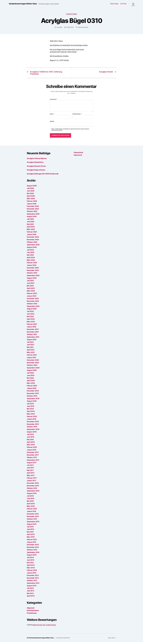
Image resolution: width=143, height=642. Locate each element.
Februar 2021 (32, 355)
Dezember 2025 (33, 206)
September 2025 (33, 214)
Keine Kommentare (83, 27)
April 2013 (30, 596)
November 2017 (33, 455)
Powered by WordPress (63, 638)
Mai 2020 (30, 378)
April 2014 (31, 565)
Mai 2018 (30, 439)
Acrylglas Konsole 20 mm (36, 166)
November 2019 (33, 393)
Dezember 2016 (33, 483)
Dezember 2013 (33, 575)
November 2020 (33, 363)
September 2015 (33, 522)
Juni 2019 (30, 406)
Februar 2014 (32, 570)
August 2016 (31, 493)
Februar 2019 (32, 416)
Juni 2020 (30, 375)
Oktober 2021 (32, 334)
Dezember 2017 (33, 452)
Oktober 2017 (32, 457)
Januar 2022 (31, 327)
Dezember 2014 (33, 545)
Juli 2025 (30, 219)
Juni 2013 (30, 591)
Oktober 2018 (32, 427)
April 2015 (30, 534)
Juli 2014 (30, 557)
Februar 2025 (32, 232)
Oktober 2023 (32, 273)
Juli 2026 (30, 188)
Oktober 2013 (32, 580)
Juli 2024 (30, 250)
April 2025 (31, 227)
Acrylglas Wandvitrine (35, 162)
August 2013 (31, 586)
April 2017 (30, 473)
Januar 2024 (31, 265)
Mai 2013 (30, 593)
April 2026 (31, 196)
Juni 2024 (30, 252)
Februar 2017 (32, 478)
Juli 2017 (30, 465)
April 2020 (31, 380)
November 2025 (33, 209)
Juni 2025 (30, 222)
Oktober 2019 (32, 396)
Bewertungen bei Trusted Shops (44, 625)
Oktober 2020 (32, 365)
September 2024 (33, 245)
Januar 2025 (31, 234)
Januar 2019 (31, 419)
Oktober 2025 (32, 211)
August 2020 (32, 370)
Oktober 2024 (32, 242)
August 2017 (31, 463)
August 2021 (31, 339)
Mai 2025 (30, 224)
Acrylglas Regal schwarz (36, 170)
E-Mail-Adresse (76, 114)
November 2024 (33, 240)
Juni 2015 (30, 529)
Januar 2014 (31, 573)
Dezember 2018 (33, 422)
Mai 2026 (30, 193)
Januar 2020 (31, 388)
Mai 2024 (30, 255)
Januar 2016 (31, 511)
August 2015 (31, 524)
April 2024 (31, 257)
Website (52, 121)
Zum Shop (123, 3)
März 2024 (31, 260)
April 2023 (31, 288)
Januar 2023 (31, 296)
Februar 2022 (32, 324)
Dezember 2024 (33, 237)
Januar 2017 (31, 481)
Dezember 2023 (33, 268)
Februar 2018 (32, 447)
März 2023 (31, 291)
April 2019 (31, 411)
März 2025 (31, 229)
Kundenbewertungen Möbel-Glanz (23, 4)
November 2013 (33, 578)
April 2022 (31, 319)
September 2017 (33, 460)
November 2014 (33, 547)
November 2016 (33, 486)
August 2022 (32, 309)
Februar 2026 (32, 201)
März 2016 (31, 506)
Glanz (60, 27)
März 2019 (31, 414)
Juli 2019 (30, 404)
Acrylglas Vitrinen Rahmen (37, 158)
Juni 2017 (30, 468)
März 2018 (31, 445)
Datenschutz (78, 152)
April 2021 (30, 350)
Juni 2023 (30, 283)
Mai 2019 (30, 409)
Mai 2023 (30, 286)
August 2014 (31, 555)
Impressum (78, 155)
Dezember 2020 (33, 360)
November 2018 (33, 424)
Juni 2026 (30, 191)
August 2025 (32, 216)
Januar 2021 (31, 357)
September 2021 (33, 337)
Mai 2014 (30, 563)
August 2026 (32, 186)
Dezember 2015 (33, 514)
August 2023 (32, 278)
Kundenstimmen (71, 14)
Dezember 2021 (33, 329)
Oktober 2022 (32, 304)
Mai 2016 (30, 501)
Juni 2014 (30, 560)
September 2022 (33, 306)
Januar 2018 (31, 450)
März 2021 (31, 352)
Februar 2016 (32, 509)
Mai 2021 (30, 347)
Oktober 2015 (32, 519)
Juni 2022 (30, 314)
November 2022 (33, 301)
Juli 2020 (30, 373)
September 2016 (33, 491)
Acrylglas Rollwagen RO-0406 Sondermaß (42, 174)
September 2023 (33, 275)
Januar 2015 (31, 542)
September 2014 (33, 552)
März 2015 (31, 537)
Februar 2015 (32, 539)
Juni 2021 (30, 345)
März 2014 (31, 568)
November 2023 (33, 270)
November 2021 (33, 332)
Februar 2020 (32, 386)
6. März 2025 (70, 27)
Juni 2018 (30, 437)
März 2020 (31, 383)
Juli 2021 (30, 342)
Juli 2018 (30, 434)
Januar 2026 (31, 204)
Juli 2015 (30, 527)
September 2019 (33, 398)
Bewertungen (114, 3)
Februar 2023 (32, 293)
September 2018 (33, 429)
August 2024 (32, 247)
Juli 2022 (30, 311)
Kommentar (53, 99)
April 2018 (31, 442)
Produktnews (32, 613)
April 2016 (31, 504)
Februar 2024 (32, 263)
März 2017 (31, 475)
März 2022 (31, 322)
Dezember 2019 (33, 391)
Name (52, 114)
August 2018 (31, 432)
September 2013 (33, 583)
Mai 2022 (30, 316)
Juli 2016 (30, 496)
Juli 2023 (30, 281)
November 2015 (33, 516)
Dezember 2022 (33, 298)
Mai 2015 (30, 532)
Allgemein (30, 608)
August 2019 (31, 401)
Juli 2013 (30, 588)
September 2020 (33, 368)
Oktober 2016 (32, 488)
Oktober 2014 (32, 550)
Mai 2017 (30, 470)
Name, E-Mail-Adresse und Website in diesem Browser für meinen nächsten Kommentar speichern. (70, 129)
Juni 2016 (30, 498)
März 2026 (31, 199)
